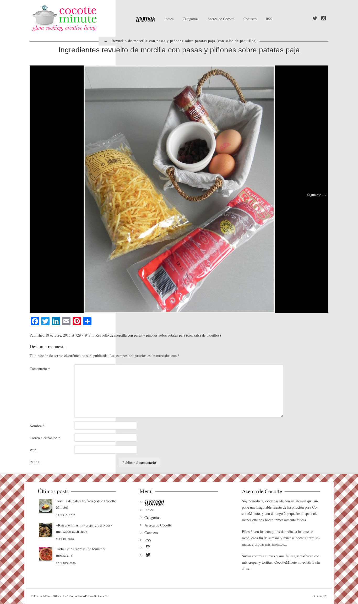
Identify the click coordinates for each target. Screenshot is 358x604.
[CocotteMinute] (77, 18)
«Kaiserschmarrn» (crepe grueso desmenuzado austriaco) (84, 528)
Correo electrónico (45, 437)
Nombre (37, 425)
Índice (168, 18)
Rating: (35, 461)
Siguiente (316, 194)
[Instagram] (323, 18)
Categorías (190, 18)
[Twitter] (315, 18)
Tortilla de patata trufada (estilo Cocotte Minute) (86, 504)
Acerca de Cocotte (220, 18)
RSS (269, 18)
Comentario (40, 368)
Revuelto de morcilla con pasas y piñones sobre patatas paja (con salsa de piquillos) (158, 335)
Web (33, 449)
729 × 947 (82, 335)
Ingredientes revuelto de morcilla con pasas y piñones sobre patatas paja (179, 50)
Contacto (250, 18)
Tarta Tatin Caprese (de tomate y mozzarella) (80, 552)
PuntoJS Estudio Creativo (93, 596)
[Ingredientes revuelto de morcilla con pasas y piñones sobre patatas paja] (179, 188)
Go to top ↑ (320, 596)
